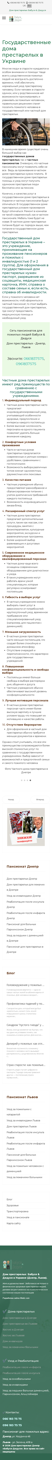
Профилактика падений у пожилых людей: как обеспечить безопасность (26, 1003)
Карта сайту (14, 1223)
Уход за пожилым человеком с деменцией (25, 1169)
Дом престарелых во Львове (20, 1323)
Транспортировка (17, 1211)
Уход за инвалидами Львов (23, 1120)
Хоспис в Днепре (13, 1329)
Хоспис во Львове (14, 1335)
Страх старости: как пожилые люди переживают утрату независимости (26, 1065)
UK (24, 5)
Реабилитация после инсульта (21, 1373)
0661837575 (34, 358)
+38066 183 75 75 (17, 3)
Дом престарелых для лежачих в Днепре (25, 887)
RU (29, 5)
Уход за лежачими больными (24, 1177)
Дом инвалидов (12, 1341)
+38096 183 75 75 (35, 3)
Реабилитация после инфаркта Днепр (26, 916)
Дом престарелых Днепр (22, 878)
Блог (9, 1199)
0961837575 (26, 364)
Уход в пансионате (18, 1217)
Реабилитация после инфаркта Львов (26, 1146)
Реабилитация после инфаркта (22, 1367)
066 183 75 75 (12, 1418)
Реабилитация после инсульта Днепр (25, 904)
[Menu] (4, 18)
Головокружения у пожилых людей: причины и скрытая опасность (26, 985)
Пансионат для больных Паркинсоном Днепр (21, 927)
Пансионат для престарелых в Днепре (25, 949)
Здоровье (13, 1205)
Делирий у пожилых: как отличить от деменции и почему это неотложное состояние (26, 1043)
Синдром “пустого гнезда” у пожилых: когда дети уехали (26, 1025)
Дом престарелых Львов (22, 1126)
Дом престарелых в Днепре (20, 1318)
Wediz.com (24, 1298)
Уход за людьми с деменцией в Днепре (25, 938)
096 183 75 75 (12, 1425)
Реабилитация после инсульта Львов (25, 1135)
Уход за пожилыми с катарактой (19, 1112)
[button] (21, 779)
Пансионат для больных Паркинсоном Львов (21, 1157)
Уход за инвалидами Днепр (24, 895)
